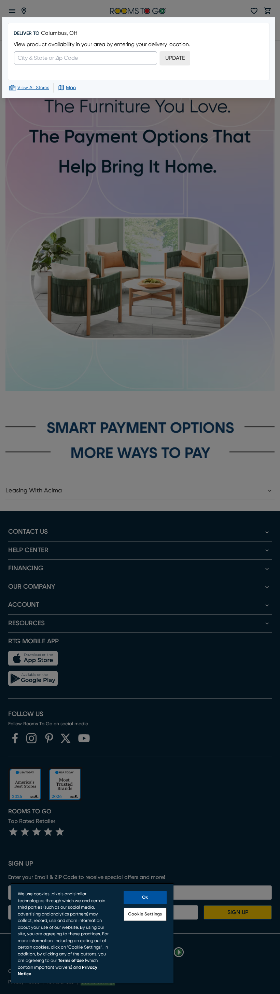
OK (145, 897)
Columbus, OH (59, 33)
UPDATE (175, 58)
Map (71, 87)
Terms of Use (71, 960)
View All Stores (33, 87)
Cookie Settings (145, 914)
